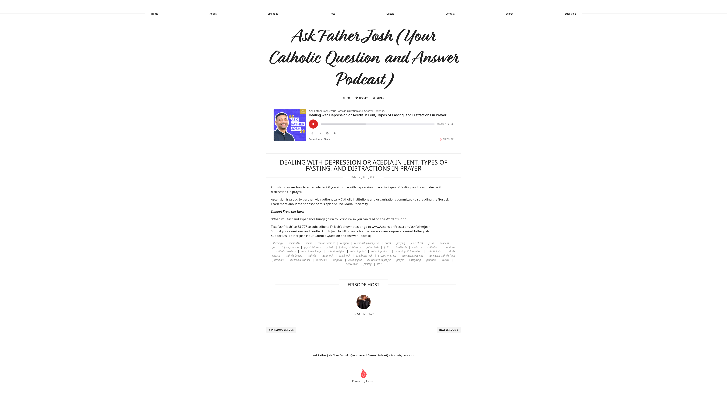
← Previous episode (281, 329)
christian (417, 247)
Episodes (273, 13)
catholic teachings (311, 251)
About (213, 13)
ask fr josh (344, 255)
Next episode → (448, 329)
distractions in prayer (379, 259)
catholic (311, 255)
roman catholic (326, 243)
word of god (355, 259)
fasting (368, 264)
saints (309, 243)
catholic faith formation (408, 251)
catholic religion (336, 251)
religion (344, 243)
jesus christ (417, 243)
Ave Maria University (353, 204)
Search (509, 13)
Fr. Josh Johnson (363, 313)
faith (386, 247)
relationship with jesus (366, 243)
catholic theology (286, 251)
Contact (450, 13)
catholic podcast (380, 251)
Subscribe (570, 13)
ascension (321, 259)
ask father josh (364, 255)
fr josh (330, 247)
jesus (431, 243)
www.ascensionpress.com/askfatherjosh (400, 231)
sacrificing (415, 259)
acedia (445, 259)
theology (278, 243)
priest (388, 243)
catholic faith (434, 251)
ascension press (387, 255)
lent (379, 264)
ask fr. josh (327, 255)
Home (154, 13)
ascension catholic (300, 259)
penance (431, 259)
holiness (444, 243)
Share (380, 97)
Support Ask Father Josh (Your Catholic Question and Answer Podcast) (321, 236)
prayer (400, 259)
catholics (432, 247)
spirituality (294, 243)
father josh (373, 247)
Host (332, 13)
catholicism (449, 247)
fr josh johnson (312, 247)
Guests (390, 13)
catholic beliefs (293, 255)
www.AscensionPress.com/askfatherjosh (401, 227)
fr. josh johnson (290, 247)
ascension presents (412, 255)
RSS (348, 97)
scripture (337, 259)
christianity (401, 247)
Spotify (363, 97)
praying (400, 243)
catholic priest (358, 251)
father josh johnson (350, 247)
